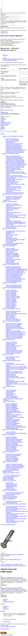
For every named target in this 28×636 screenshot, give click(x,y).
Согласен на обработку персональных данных (13, 27)
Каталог (5, 607)
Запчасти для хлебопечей (9, 434)
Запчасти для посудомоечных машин (11, 360)
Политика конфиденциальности (8, 626)
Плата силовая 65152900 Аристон (13, 559)
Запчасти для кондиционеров (10, 497)
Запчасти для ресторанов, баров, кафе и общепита (14, 503)
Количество (4, 23)
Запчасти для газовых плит (9, 480)
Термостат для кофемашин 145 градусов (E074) (11, 577)
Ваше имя (3, 15)
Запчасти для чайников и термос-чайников (13, 429)
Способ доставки (4, 21)
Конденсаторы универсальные (10, 244)
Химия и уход (6, 200)
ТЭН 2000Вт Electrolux (10, 524)
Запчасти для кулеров (8, 354)
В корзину (4, 585)
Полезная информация (8, 601)
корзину (11, 634)
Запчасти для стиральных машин (11, 153)
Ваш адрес (3, 19)
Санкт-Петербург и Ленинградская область (13, 59)
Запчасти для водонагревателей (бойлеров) (13, 136)
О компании (6, 606)
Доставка (5, 599)
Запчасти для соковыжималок (10, 490)
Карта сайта (6, 608)
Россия (4, 57)
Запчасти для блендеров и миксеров (11, 308)
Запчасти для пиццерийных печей (11, 470)
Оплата (5, 600)
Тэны (4, 387)
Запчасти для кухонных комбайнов (11, 320)
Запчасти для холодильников (10, 201)
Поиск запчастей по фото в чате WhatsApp (10, 113)
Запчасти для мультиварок (9, 451)
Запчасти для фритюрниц (9, 498)
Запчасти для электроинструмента (11, 472)
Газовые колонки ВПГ (8, 477)
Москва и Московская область (10, 60)
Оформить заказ (4, 26)
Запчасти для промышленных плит (11, 264)
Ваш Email (3, 18)
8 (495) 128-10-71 (4, 109)
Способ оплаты (4, 22)
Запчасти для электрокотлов (9, 282)
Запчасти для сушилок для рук (10, 496)
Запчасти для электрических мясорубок (12, 287)
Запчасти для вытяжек (8, 478)
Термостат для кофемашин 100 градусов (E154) (11, 587)
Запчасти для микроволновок (10, 228)
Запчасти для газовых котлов (10, 461)
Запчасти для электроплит (9, 245)
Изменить (5, 55)
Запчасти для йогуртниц (9, 495)
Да (3, 54)
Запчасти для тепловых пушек (10, 476)
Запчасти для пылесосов (9, 339)
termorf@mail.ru (4, 112)
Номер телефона (5, 16)
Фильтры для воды (7, 471)
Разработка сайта (4, 627)
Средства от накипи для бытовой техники (13, 193)
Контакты (3, 611)
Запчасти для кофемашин (9, 401)
